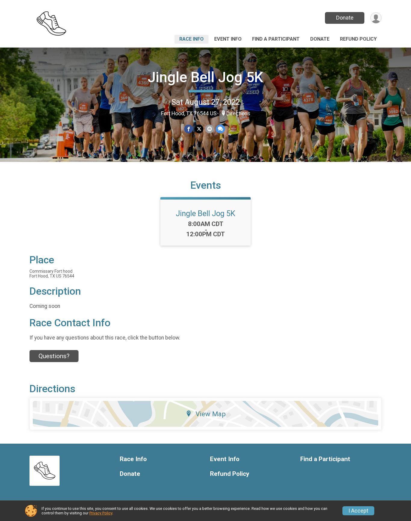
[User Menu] (376, 17)
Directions (238, 113)
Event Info (228, 39)
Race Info (191, 39)
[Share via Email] (209, 129)
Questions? (54, 356)
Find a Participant (276, 39)
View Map (211, 414)
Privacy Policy (100, 513)
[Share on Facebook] (188, 129)
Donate (345, 17)
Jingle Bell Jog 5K (205, 77)
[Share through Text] (220, 129)
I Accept (358, 511)
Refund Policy (358, 39)
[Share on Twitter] (199, 129)
